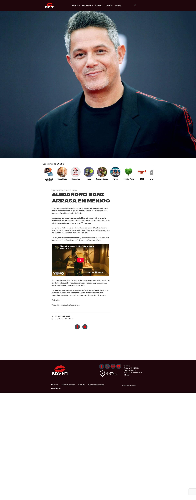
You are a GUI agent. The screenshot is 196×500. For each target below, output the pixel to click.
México (71, 319)
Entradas (118, 5)
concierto (59, 319)
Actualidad (98, 5)
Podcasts (109, 5)
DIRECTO (75, 5)
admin (74, 190)
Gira (65, 319)
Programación (86, 5)
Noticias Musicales (62, 316)
